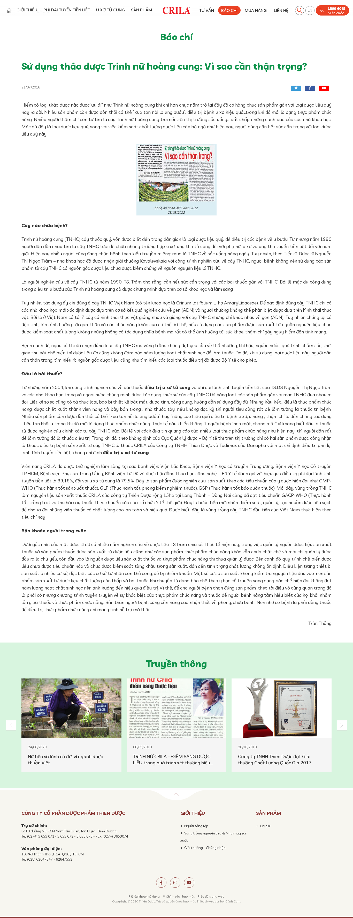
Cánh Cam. (233, 901)
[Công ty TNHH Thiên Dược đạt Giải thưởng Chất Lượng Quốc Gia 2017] (282, 708)
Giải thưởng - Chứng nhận (205, 847)
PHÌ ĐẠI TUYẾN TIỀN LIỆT (66, 9)
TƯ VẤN (206, 10)
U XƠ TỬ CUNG (110, 9)
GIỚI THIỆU (27, 9)
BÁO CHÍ (229, 10)
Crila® (265, 826)
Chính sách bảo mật (180, 896)
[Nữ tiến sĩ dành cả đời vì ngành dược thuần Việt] (71, 708)
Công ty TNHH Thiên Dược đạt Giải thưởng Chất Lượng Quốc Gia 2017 (275, 759)
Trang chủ (8, 10)
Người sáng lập (196, 826)
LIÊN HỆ (281, 10)
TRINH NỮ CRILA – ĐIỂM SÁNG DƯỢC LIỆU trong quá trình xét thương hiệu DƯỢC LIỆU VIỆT (171, 759)
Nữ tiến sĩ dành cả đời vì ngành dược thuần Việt (65, 759)
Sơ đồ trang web (212, 896)
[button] (11, 725)
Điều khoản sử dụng (145, 896)
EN (310, 10)
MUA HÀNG (256, 10)
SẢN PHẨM (141, 9)
